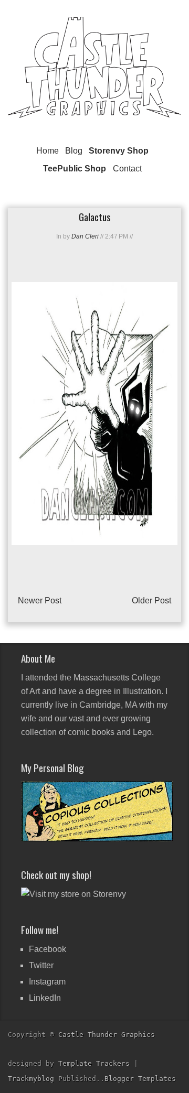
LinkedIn (45, 997)
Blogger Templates (140, 1079)
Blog (73, 150)
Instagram (47, 981)
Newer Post (39, 600)
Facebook (47, 949)
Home (47, 150)
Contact (127, 168)
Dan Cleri (85, 236)
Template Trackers (94, 1063)
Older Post (151, 600)
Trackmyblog (31, 1079)
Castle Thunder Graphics (106, 1034)
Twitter (41, 965)
